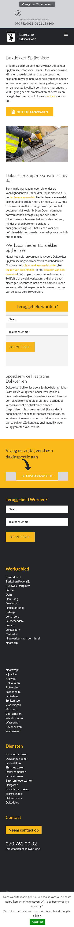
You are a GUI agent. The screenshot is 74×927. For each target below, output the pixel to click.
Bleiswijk (11, 585)
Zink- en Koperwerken (19, 780)
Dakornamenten (16, 771)
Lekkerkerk (13, 629)
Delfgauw (24, 585)
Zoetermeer (13, 731)
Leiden (10, 625)
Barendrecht (13, 577)
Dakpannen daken (17, 758)
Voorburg (11, 709)
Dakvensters (14, 798)
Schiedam (12, 696)
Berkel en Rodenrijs (18, 581)
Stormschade (14, 793)
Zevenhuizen (14, 726)
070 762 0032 (24, 23)
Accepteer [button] (37, 921)
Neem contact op (24, 830)
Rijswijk (11, 678)
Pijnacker (11, 674)
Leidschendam (15, 621)
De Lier (10, 590)
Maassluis (12, 634)
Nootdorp (12, 642)
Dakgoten (12, 785)
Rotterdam (12, 687)
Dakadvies (12, 802)
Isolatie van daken (17, 789)
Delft (9, 594)
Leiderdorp (12, 616)
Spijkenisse (13, 700)
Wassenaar (13, 722)
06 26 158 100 (44, 23)
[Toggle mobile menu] (66, 34)
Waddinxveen (14, 718)
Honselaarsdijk (15, 607)
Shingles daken (15, 767)
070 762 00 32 (21, 843)
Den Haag (12, 599)
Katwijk (10, 612)
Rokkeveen (13, 683)
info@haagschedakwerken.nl (23, 848)
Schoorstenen (14, 776)
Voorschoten (13, 713)
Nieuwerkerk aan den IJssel (23, 638)
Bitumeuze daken (16, 754)
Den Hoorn (12, 603)
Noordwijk (12, 669)
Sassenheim (13, 691)
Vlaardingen (13, 705)
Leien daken (13, 763)
